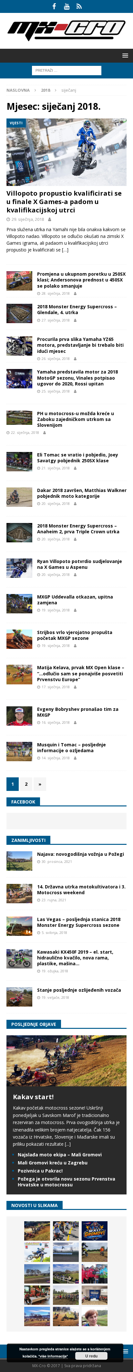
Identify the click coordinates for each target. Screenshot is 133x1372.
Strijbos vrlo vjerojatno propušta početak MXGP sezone (74, 635)
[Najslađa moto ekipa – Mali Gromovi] (66, 1231)
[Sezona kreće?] (37, 1274)
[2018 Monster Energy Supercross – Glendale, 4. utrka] (19, 313)
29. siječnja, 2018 (28, 219)
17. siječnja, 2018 (56, 686)
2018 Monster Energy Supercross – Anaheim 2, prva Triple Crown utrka (78, 529)
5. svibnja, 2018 (54, 932)
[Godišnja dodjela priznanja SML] (94, 1295)
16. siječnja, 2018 (56, 722)
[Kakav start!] (66, 1083)
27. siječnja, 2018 (56, 320)
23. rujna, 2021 (54, 899)
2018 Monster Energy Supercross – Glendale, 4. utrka (77, 309)
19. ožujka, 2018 (55, 970)
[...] (68, 1144)
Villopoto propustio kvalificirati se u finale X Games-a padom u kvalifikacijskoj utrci (64, 201)
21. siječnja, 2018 (56, 468)
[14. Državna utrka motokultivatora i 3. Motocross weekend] (19, 893)
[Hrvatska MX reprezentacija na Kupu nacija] (37, 1295)
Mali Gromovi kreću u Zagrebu (52, 1163)
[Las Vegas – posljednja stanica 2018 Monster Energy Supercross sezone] (19, 926)
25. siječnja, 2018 (56, 391)
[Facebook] (54, 6)
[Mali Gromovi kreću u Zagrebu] (94, 1231)
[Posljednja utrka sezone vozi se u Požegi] (66, 1316)
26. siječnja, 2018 (56, 358)
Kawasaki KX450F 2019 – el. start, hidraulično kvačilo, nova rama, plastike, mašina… (75, 958)
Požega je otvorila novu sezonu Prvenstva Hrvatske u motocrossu (66, 1182)
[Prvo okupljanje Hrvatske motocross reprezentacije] (66, 1295)
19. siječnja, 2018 (56, 610)
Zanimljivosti (28, 840)
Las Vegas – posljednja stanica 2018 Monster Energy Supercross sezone (78, 922)
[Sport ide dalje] (94, 1252)
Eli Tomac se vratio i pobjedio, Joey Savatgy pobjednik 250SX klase (77, 458)
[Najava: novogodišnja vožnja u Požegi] (19, 861)
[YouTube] (66, 6)
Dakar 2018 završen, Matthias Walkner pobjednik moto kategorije (82, 493)
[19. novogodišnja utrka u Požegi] (66, 1274)
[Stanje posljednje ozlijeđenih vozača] (19, 997)
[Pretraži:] (66, 70)
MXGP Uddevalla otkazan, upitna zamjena (75, 600)
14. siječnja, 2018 (56, 757)
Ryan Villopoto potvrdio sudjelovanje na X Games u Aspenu (79, 564)
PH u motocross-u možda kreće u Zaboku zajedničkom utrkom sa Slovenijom (75, 419)
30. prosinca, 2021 (57, 861)
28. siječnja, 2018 (56, 293)
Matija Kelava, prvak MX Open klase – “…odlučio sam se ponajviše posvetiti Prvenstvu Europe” (80, 673)
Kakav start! (33, 1096)
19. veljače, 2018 (55, 997)
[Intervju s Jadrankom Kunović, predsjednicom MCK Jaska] (94, 1316)
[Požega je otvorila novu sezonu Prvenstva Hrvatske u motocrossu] (66, 1252)
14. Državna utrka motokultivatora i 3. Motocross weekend (81, 890)
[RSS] (79, 6)
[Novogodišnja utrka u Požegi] (37, 1316)
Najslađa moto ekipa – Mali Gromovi (60, 1155)
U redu (91, 1356)
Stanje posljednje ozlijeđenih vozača (79, 990)
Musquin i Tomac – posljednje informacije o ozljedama (71, 747)
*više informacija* (53, 1356)
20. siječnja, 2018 (56, 503)
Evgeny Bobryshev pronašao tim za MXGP (77, 712)
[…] (65, 250)
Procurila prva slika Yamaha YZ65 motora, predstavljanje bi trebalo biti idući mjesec (80, 345)
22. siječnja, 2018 (25, 432)
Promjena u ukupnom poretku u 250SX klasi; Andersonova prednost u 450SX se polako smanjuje (81, 280)
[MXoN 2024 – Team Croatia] (94, 1274)
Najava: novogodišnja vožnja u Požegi (80, 854)
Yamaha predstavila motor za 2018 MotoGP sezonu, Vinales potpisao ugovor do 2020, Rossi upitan (77, 377)
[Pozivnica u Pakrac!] (37, 1252)
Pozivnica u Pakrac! (40, 1171)
